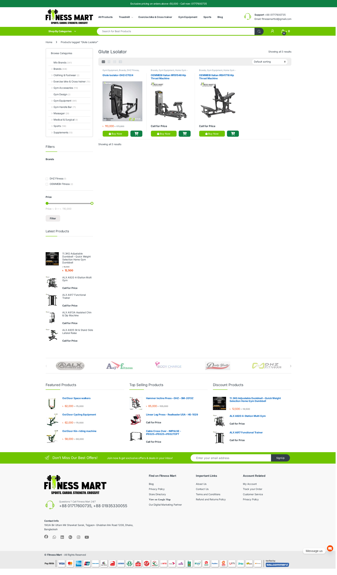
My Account (250, 483)
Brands (122, 70)
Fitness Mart (54, 554)
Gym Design (62, 94)
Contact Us (202, 488)
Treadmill (124, 16)
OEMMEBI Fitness (60, 183)
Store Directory (157, 494)
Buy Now (116, 133)
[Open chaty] (330, 551)
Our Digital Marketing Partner (165, 504)
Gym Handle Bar (65, 106)
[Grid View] (103, 61)
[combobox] (176, 31)
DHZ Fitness (133, 70)
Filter (53, 218)
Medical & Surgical (66, 119)
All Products (105, 16)
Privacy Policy (157, 488)
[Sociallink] (46, 537)
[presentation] (290, 366)
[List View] (114, 61)
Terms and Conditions (208, 494)
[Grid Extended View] (109, 61)
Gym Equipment (187, 16)
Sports (207, 16)
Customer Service (253, 494)
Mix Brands (63, 62)
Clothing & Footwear (66, 75)
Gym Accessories (66, 87)
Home (49, 42)
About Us (201, 483)
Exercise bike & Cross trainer (155, 16)
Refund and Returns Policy (211, 499)
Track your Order (252, 488)
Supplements (63, 132)
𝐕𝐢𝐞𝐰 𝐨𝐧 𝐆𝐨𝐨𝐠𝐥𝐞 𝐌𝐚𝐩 (160, 499)
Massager (61, 113)
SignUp (280, 457)
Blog (220, 16)
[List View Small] (120, 61)
